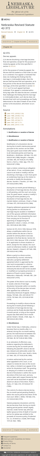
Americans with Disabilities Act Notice (16, 439)
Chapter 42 (21, 32)
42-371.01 (7, 41)
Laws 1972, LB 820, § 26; (15, 113)
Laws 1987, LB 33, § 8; (14, 118)
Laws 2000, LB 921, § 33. (15, 125)
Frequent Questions (10, 437)
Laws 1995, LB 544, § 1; (15, 120)
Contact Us (7, 446)
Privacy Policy (7, 441)
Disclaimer (7, 448)
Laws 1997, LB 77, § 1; (14, 122)
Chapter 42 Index (20, 42)
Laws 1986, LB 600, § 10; (15, 116)
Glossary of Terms (9, 443)
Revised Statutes (7, 32)
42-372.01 (32, 41)
